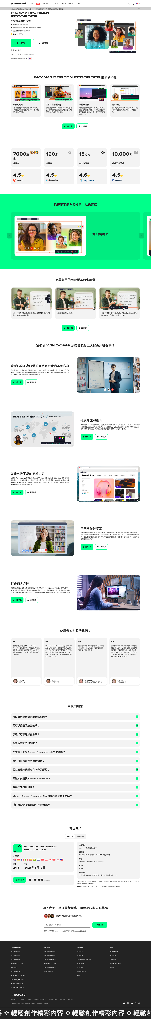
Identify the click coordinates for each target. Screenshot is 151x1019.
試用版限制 (80, 963)
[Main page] (18, 3)
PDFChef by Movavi (18, 976)
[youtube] (132, 1003)
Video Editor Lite (17, 963)
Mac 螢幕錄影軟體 (50, 967)
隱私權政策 (14, 999)
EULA (29, 999)
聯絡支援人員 (81, 971)
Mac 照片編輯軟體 (50, 951)
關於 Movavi (114, 951)
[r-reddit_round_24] (139, 1003)
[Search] (129, 4)
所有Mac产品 (48, 971)
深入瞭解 (91, 883)
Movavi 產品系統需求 (84, 959)
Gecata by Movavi (17, 980)
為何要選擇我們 (115, 963)
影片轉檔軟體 (15, 955)
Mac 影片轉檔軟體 (50, 955)
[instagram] (128, 1003)
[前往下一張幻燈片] (141, 235)
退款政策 (62, 999)
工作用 (112, 967)
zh (139, 4)
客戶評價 (113, 955)
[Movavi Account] (133, 4)
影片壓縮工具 (15, 971)
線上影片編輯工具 (17, 984)
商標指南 (70, 999)
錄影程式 (14, 967)
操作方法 (80, 951)
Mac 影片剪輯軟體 (50, 959)
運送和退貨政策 (53, 999)
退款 (78, 976)
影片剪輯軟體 (15, 959)
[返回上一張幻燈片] (9, 235)
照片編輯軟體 (15, 951)
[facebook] (124, 1003)
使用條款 (22, 999)
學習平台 (80, 955)
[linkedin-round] (135, 1003)
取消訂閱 (80, 967)
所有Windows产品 (17, 988)
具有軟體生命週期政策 (40, 999)
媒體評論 (113, 959)
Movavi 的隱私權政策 (80, 931)
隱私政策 (61, 9)
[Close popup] (139, 9)
